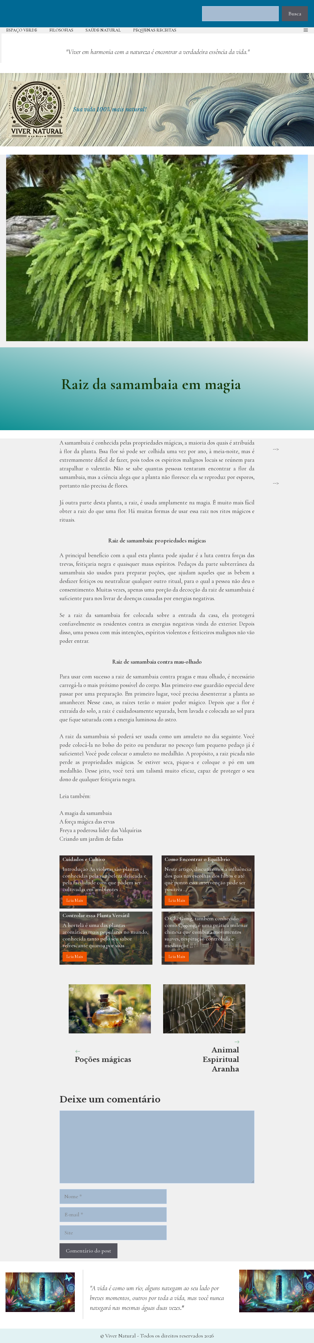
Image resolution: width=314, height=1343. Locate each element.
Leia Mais (74, 900)
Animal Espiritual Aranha (221, 1059)
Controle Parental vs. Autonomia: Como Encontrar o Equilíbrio (202, 856)
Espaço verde (21, 30)
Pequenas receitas (154, 30)
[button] (305, 30)
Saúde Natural (103, 30)
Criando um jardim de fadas (91, 839)
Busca (294, 13)
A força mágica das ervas (87, 821)
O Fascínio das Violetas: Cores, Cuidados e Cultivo (97, 856)
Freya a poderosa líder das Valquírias (100, 830)
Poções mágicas (103, 1059)
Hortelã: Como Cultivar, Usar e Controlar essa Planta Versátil (97, 912)
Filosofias (61, 30)
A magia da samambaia (85, 813)
